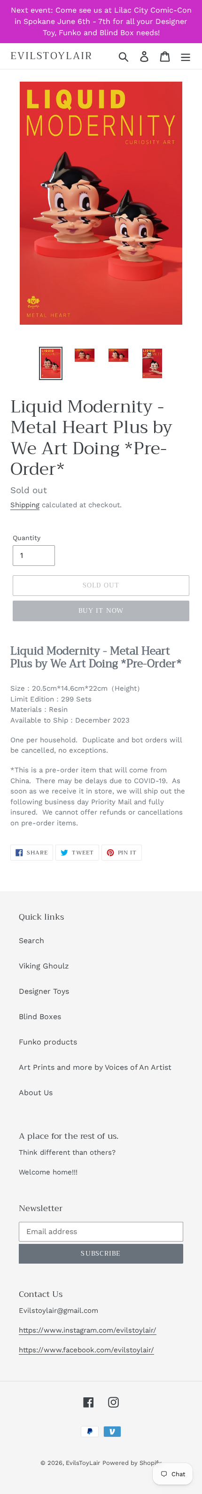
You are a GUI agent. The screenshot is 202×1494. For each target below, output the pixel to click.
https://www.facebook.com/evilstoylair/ (86, 1350)
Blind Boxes (40, 1016)
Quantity (26, 537)
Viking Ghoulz (44, 965)
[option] (51, 363)
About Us (36, 1092)
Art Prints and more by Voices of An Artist (95, 1067)
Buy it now (101, 610)
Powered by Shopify (132, 1462)
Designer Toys (44, 991)
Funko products (48, 1041)
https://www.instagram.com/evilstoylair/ (87, 1330)
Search (31, 940)
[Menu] (185, 56)
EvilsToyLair (51, 56)
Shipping (24, 505)
